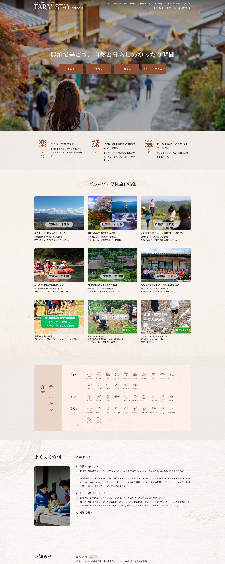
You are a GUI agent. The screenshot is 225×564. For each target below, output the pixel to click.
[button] (184, 126)
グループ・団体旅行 (153, 68)
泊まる (160, 8)
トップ (108, 3)
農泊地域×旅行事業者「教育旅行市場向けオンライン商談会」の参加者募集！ (112, 561)
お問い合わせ (129, 3)
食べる (172, 8)
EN (189, 3)
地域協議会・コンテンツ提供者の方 (167, 3)
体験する (186, 8)
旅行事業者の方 (143, 3)
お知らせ (117, 3)
